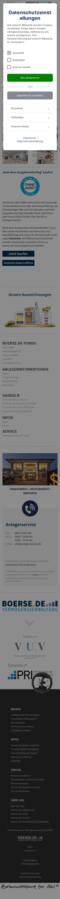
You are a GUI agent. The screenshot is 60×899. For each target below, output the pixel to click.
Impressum (29, 137)
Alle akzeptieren (30, 77)
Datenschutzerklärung (30, 141)
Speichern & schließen (30, 95)
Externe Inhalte (21, 67)
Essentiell (18, 52)
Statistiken (19, 60)
